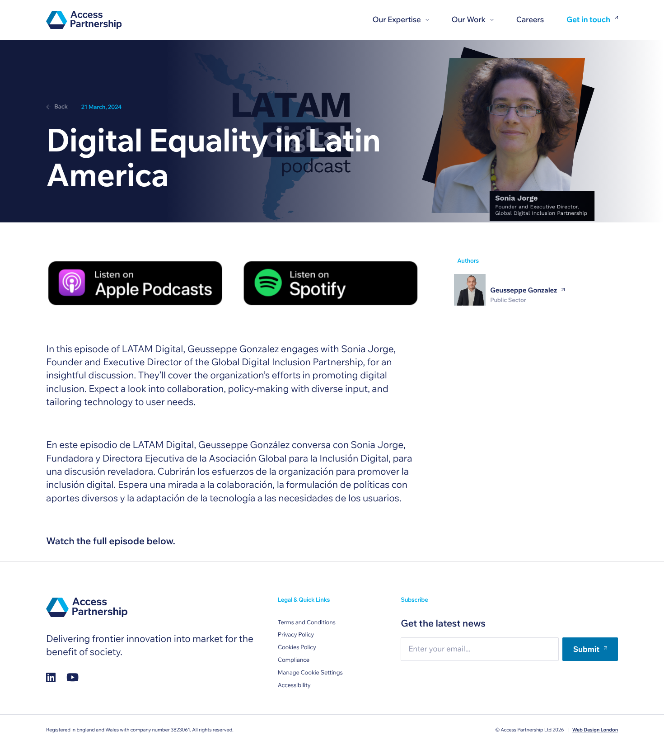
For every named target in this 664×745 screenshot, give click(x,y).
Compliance (293, 660)
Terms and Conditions (307, 622)
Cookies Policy (297, 647)
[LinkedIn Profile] (51, 677)
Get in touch (588, 20)
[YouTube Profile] (72, 677)
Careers (530, 19)
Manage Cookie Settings (310, 672)
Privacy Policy (296, 634)
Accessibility (294, 685)
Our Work (469, 19)
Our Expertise (396, 19)
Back (61, 106)
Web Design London (595, 729)
